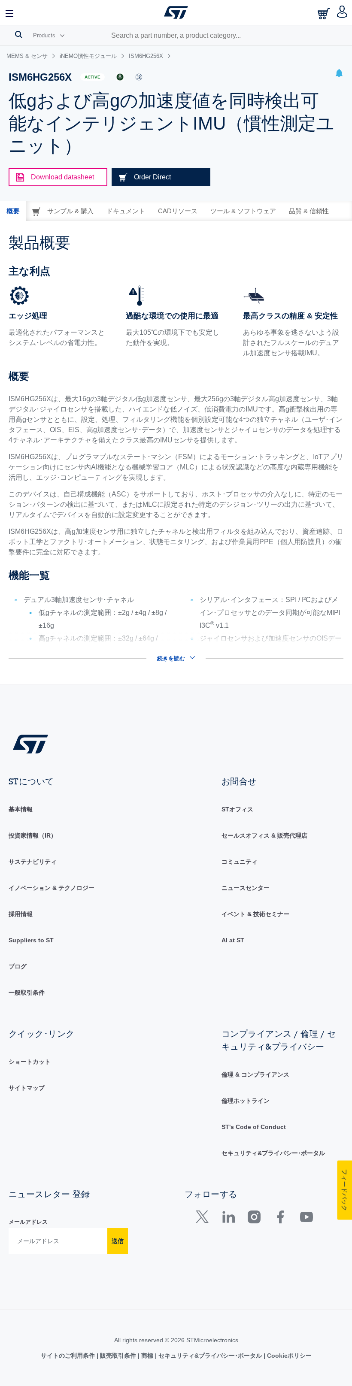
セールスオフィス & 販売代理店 (264, 835)
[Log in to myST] (342, 12)
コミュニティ (240, 861)
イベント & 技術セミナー (255, 914)
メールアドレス (28, 1222)
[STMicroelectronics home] (176, 12)
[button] (9, 12)
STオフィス (237, 809)
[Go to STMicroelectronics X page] (204, 1219)
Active (92, 77)
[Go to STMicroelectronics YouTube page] (306, 1219)
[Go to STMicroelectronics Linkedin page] (228, 1219)
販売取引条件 (118, 1355)
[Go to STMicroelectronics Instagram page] (254, 1219)
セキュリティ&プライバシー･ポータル (273, 1153)
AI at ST (233, 940)
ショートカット (30, 1061)
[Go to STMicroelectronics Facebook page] (280, 1219)
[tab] (13, 211)
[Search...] (19, 34)
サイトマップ (27, 1087)
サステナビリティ (33, 861)
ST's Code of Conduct (254, 1126)
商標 (147, 1355)
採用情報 (21, 914)
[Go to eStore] (324, 13)
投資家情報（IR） (33, 835)
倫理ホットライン (246, 1100)
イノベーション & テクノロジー (51, 887)
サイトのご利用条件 (69, 1355)
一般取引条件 (27, 992)
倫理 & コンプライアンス (255, 1074)
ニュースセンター (246, 887)
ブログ (18, 966)
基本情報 (21, 809)
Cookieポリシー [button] (288, 1355)
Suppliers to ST (31, 940)
